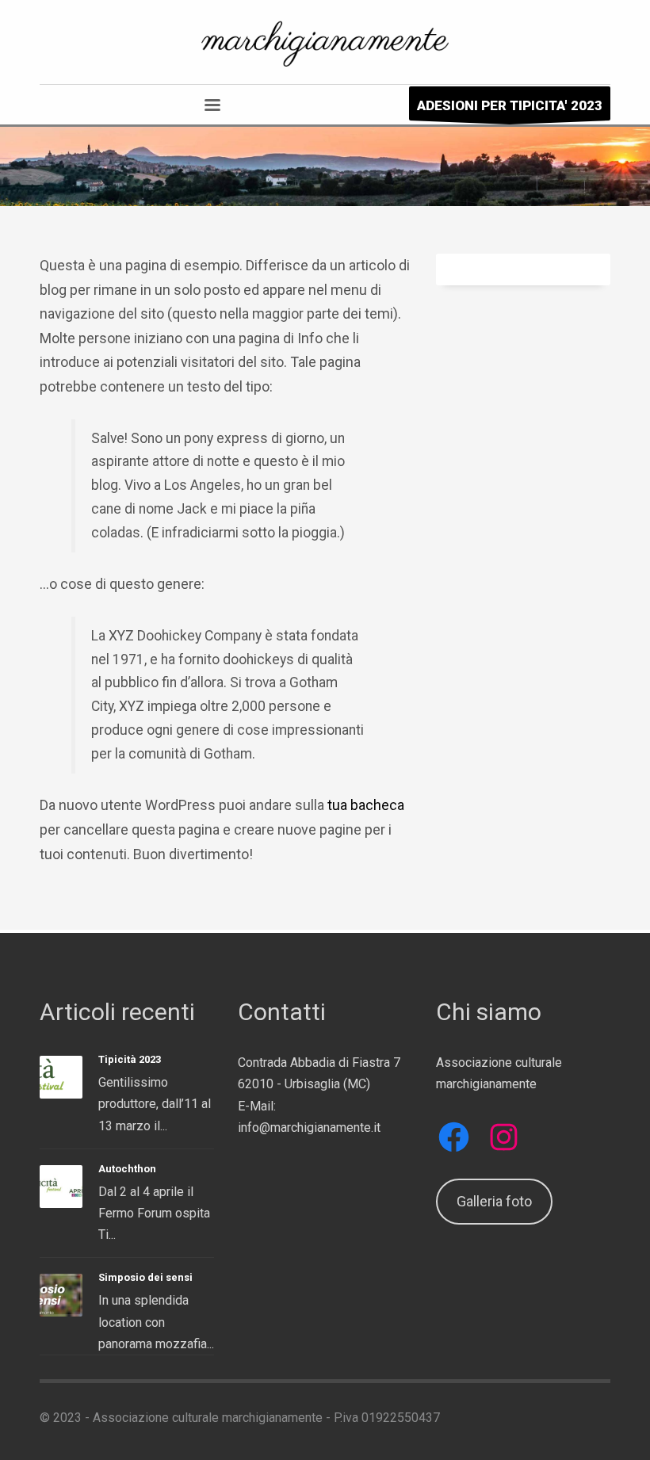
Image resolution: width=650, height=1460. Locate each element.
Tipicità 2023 (129, 1059)
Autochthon (127, 1169)
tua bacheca (365, 805)
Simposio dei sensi (145, 1277)
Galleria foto (494, 1201)
